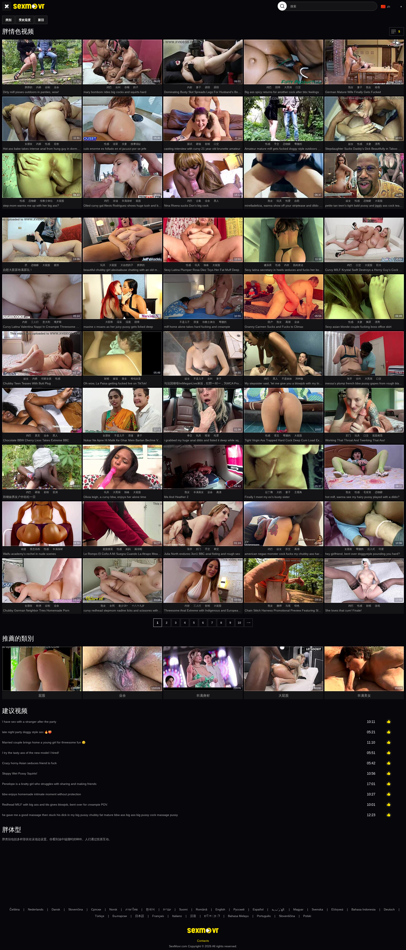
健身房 (268, 265)
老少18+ (123, 605)
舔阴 (207, 87)
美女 (124, 378)
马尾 (288, 605)
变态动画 (35, 549)
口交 (298, 87)
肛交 (288, 549)
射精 (207, 144)
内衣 (286, 265)
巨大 (378, 265)
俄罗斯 (58, 322)
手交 (276, 144)
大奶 (279, 492)
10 (239, 622)
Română (201, 909)
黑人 (216, 200)
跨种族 (299, 378)
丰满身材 (127, 200)
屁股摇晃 (377, 435)
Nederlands (35, 909)
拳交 (189, 435)
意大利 (46, 322)
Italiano (177, 916)
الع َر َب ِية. (278, 909)
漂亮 (377, 144)
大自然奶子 (127, 265)
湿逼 (119, 322)
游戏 (377, 605)
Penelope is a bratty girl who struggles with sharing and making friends (49, 783)
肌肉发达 (298, 265)
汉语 (193, 916)
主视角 (298, 492)
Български (119, 916)
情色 (296, 605)
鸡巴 (109, 87)
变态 (276, 435)
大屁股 (60, 200)
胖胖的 (28, 87)
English (220, 909)
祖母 (377, 87)
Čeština (15, 909)
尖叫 (118, 87)
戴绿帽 (138, 549)
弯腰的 (298, 144)
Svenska (317, 909)
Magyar (298, 909)
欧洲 (38, 605)
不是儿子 (185, 322)
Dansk (56, 909)
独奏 (206, 265)
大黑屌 (288, 87)
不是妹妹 (287, 378)
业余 (56, 87)
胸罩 (368, 322)
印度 (381, 549)
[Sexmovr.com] (29, 6)
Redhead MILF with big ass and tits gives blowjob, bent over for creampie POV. (55, 804)
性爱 (288, 200)
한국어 (150, 909)
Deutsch (389, 909)
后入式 (371, 549)
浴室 (115, 144)
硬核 (198, 144)
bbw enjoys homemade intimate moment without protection (41, 794)
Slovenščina (287, 916)
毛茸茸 (367, 492)
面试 (189, 144)
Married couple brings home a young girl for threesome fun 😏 (43, 742)
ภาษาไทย (131, 909)
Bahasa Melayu (238, 916)
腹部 (56, 265)
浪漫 (196, 322)
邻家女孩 (46, 378)
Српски (96, 909)
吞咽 (126, 87)
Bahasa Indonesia (363, 909)
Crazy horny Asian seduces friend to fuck (29, 763)
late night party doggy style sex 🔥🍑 (27, 732)
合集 (198, 200)
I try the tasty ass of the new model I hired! (30, 752)
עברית (167, 909)
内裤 (38, 87)
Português (264, 916)
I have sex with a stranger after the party (29, 721)
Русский (238, 909)
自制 (47, 87)
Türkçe (99, 916)
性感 (47, 144)
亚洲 (55, 492)
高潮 (288, 322)
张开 (349, 378)
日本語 (139, 916)
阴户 (270, 322)
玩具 (279, 200)
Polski (307, 916)
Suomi (183, 909)
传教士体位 (46, 200)
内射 (189, 87)
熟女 (350, 87)
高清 (218, 492)
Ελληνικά (337, 909)
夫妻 (124, 144)
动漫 (23, 549)
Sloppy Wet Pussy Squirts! (19, 773)
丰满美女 (198, 492)
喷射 (207, 435)
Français (158, 916)
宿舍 (56, 144)
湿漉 (128, 322)
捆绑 (279, 605)
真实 (37, 435)
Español (258, 909)
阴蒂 (277, 87)
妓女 (350, 144)
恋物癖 (287, 144)
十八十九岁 (138, 605)
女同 (112, 605)
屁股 (138, 200)
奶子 (135, 87)
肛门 (348, 435)
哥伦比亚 (136, 378)
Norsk (113, 909)
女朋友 (28, 144)
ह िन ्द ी (212, 916)
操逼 (115, 378)
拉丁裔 (269, 492)
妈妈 (128, 549)
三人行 (35, 322)
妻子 (198, 87)
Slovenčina (75, 909)
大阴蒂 (109, 322)
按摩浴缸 (136, 144)
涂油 (115, 200)
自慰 (296, 200)
